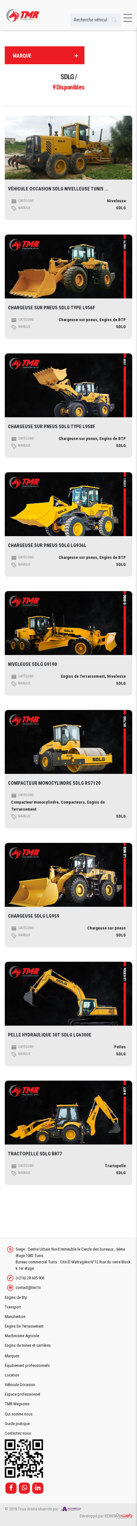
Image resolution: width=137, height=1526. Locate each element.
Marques (12, 1355)
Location (12, 1375)
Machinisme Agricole (22, 1335)
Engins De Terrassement (24, 1326)
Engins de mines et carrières (28, 1345)
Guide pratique (17, 1423)
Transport (13, 1307)
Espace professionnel (22, 1394)
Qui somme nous (18, 1414)
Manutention (15, 1316)
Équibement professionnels (27, 1365)
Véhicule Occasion (20, 1384)
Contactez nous (18, 1433)
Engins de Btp (16, 1297)
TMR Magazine (17, 1403)
